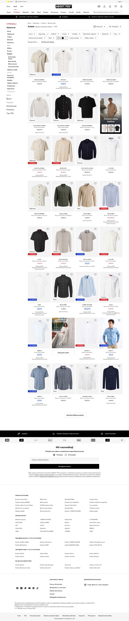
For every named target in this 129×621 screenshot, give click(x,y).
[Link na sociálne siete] (17, 588)
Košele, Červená (70, 556)
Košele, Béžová (94, 553)
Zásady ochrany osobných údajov (44, 474)
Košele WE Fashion (21, 545)
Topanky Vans (93, 499)
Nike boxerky (44, 502)
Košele (44, 23)
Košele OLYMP (44, 545)
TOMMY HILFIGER (45, 519)
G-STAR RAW (93, 519)
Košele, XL (68, 565)
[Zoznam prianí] (115, 6)
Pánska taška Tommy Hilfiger (24, 505)
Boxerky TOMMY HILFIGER (73, 511)
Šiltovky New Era (45, 511)
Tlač (25, 615)
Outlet (11, 1)
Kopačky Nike (69, 508)
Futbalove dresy (94, 508)
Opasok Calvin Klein (71, 505)
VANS (17, 531)
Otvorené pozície (35, 615)
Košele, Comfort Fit (95, 565)
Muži (15, 6)
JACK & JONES (44, 522)
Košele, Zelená (69, 553)
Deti (21, 6)
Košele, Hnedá (44, 556)
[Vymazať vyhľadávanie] (121, 12)
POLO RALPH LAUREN (46, 531)
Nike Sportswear (20, 519)
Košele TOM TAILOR (95, 545)
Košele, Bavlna (19, 565)
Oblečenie (36, 23)
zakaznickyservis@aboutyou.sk (49, 476)
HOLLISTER (18, 522)
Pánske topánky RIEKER (22, 502)
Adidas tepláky (20, 511)
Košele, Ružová (94, 556)
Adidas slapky (93, 511)
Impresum (82, 615)
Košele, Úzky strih (45, 568)
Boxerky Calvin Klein (21, 499)
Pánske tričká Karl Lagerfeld (98, 502)
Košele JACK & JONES (22, 542)
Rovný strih (51, 23)
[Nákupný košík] (121, 6)
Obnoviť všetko (48, 42)
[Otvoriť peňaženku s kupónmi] (99, 6)
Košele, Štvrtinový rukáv (22, 568)
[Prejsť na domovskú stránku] (26, 580)
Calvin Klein (18, 528)
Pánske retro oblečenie (72, 502)
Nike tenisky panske (46, 508)
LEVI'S (42, 525)
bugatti (67, 528)
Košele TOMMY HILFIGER (72, 542)
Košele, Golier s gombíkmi (72, 568)
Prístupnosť (91, 615)
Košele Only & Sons (46, 542)
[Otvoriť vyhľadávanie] (94, 12)
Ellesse (67, 522)
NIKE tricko (43, 499)
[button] (100, 26)
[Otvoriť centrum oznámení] (110, 6)
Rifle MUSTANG (69, 499)
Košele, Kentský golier (47, 565)
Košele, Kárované (94, 568)
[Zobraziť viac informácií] (39, 87)
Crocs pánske (93, 505)
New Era (67, 525)
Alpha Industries (94, 525)
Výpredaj (41, 34)
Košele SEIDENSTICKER (72, 545)
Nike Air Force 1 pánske (22, 508)
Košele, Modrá (19, 553)
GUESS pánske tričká (46, 505)
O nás (19, 615)
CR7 (16, 525)
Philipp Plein (68, 519)
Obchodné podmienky (69, 615)
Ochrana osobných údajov (51, 615)
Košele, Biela (44, 553)
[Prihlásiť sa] (104, 6)
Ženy (8, 6)
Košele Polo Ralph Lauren (97, 542)
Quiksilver (43, 528)
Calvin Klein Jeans (94, 522)
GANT (91, 531)
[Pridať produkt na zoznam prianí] (48, 49)
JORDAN (67, 531)
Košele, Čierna (19, 556)
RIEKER (91, 528)
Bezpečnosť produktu (105, 615)
